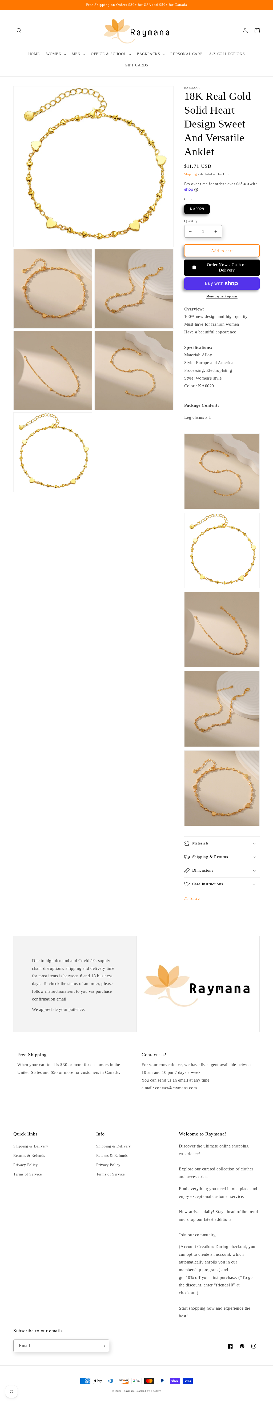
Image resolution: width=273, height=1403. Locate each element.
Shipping (190, 174)
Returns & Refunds (29, 1156)
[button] (19, 31)
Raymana (129, 1390)
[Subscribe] (103, 1346)
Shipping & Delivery (30, 1146)
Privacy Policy (25, 1165)
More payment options (222, 296)
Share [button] (195, 898)
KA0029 (197, 209)
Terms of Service (27, 1174)
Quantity (191, 221)
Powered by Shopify (148, 1390)
